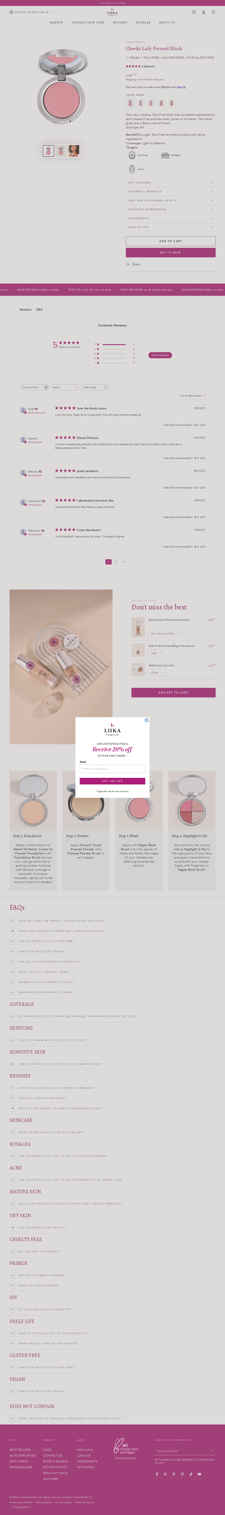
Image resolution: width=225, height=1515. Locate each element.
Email (83, 762)
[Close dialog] (146, 720)
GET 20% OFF (112, 781)
